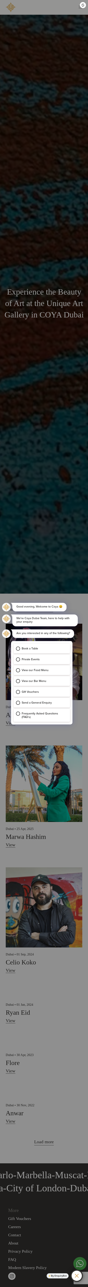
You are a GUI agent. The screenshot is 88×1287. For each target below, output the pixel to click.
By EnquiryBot (59, 1275)
